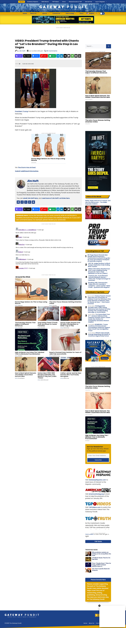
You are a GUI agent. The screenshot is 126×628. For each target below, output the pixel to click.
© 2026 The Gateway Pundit (13, 623)
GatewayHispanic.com (97, 480)
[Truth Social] (96, 615)
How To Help (70, 13)
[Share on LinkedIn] (61, 56)
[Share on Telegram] (58, 56)
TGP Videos (55, 1)
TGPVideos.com (95, 507)
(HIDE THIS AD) (67, 27)
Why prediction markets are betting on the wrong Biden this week (101, 554)
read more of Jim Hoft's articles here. (56, 198)
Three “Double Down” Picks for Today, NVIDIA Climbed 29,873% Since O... (101, 565)
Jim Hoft (32, 181)
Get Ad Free (88, 1)
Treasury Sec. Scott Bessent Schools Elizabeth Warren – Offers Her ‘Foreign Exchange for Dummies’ (99, 278)
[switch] (102, 13)
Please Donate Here (98, 580)
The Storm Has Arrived (26, 167)
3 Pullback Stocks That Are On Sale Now (101, 558)
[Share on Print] (79, 56)
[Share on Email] (76, 56)
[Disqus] (48, 248)
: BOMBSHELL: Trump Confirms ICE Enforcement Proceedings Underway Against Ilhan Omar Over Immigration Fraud (99, 327)
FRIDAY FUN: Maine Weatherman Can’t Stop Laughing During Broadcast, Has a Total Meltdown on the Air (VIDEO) (99, 271)
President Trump (21, 111)
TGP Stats (98, 541)
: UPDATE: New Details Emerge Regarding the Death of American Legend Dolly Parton (99, 334)
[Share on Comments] (68, 56)
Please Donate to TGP (75, 1)
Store (63, 1)
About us (91, 623)
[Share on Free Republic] (65, 56)
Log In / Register (100, 1)
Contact (98, 623)
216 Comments (51, 51)
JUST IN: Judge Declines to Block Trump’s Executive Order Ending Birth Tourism (99, 265)
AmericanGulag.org (96, 494)
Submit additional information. (27, 171)
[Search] (108, 46)
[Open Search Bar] (96, 13)
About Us (33, 13)
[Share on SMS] (72, 56)
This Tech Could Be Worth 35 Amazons (100, 569)
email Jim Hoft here (30, 198)
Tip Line (21, 1)
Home (25, 13)
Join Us (44, 13)
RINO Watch (45, 1)
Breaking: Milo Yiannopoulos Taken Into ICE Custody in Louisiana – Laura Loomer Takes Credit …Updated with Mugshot (99, 285)
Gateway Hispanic (32, 1)
